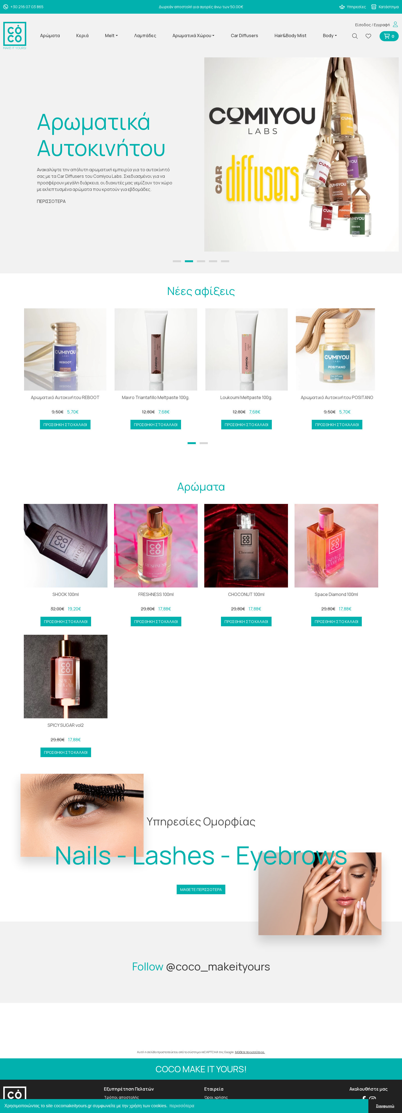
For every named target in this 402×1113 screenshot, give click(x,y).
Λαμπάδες (145, 36)
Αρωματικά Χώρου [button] (192, 36)
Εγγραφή (382, 24)
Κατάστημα (388, 6)
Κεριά (82, 36)
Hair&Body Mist (291, 36)
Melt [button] (110, 36)
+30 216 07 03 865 (26, 6)
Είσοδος (363, 24)
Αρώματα (50, 36)
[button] (177, 261)
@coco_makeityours (218, 966)
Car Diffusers (244, 36)
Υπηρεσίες (356, 6)
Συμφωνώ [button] (385, 1106)
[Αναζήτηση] (357, 36)
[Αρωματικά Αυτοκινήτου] (301, 154)
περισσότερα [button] (181, 1105)
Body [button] (328, 36)
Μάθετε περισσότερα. (250, 1052)
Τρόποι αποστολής (121, 1097)
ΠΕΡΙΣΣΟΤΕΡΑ (51, 201)
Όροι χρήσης (216, 1097)
